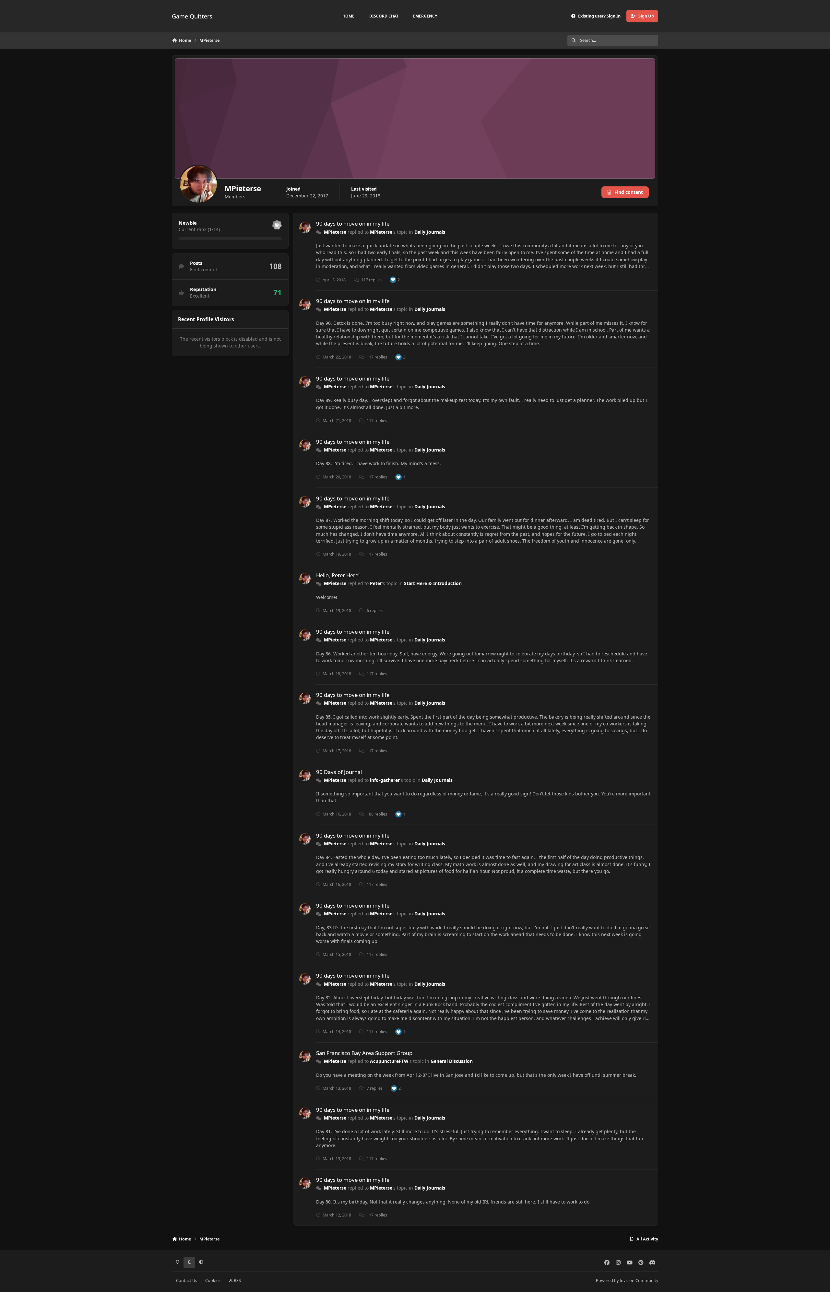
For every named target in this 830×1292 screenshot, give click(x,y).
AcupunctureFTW (389, 1061)
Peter (376, 583)
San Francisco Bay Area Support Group (364, 1053)
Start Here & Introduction (433, 583)
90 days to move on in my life (352, 223)
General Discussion (452, 1061)
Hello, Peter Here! (338, 575)
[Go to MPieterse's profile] (305, 227)
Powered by (627, 1280)
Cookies (212, 1280)
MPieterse (335, 232)
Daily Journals (429, 232)
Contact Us (186, 1280)
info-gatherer (385, 780)
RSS (237, 1280)
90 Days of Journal (339, 772)
